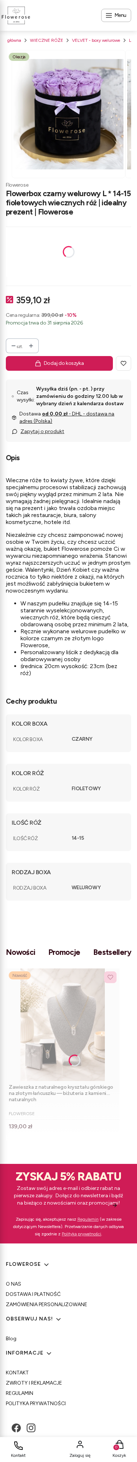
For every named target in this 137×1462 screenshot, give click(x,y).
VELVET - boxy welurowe (96, 40)
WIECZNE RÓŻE (46, 40)
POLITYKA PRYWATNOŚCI (36, 1403)
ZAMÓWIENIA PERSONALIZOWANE (46, 1304)
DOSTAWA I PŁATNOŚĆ (33, 1294)
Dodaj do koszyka (64, 363)
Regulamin (88, 1219)
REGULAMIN (19, 1393)
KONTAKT (17, 1373)
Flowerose (17, 185)
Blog (11, 1338)
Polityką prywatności (81, 1233)
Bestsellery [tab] (112, 952)
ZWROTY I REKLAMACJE (34, 1383)
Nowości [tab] (20, 952)
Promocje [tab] (64, 952)
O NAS (13, 1284)
